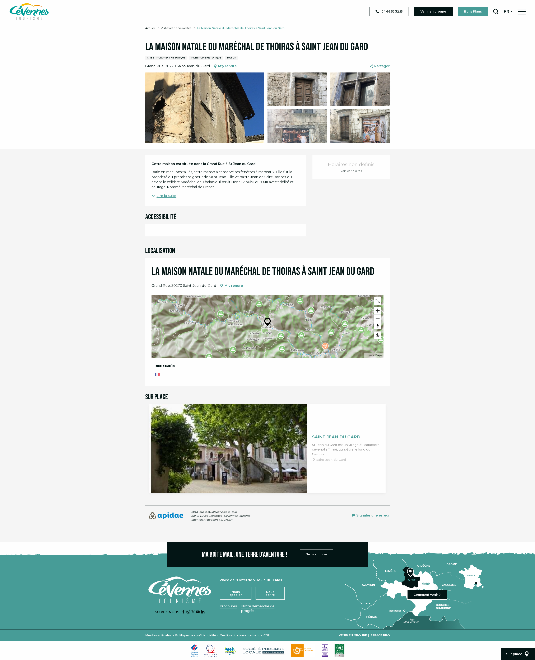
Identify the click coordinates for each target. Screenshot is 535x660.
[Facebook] (183, 612)
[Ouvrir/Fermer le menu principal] (522, 11)
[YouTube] (198, 612)
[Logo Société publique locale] (264, 650)
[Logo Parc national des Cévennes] (303, 650)
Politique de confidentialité (195, 635)
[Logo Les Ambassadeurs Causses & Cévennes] (325, 650)
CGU (267, 635)
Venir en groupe (353, 635)
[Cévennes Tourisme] (29, 11)
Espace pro (380, 635)
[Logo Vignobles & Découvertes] (339, 650)
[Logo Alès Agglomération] (230, 651)
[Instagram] (188, 612)
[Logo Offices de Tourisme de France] (194, 650)
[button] (495, 11)
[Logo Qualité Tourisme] (211, 650)
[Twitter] (193, 612)
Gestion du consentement (240, 635)
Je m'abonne (316, 554)
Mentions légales (158, 635)
